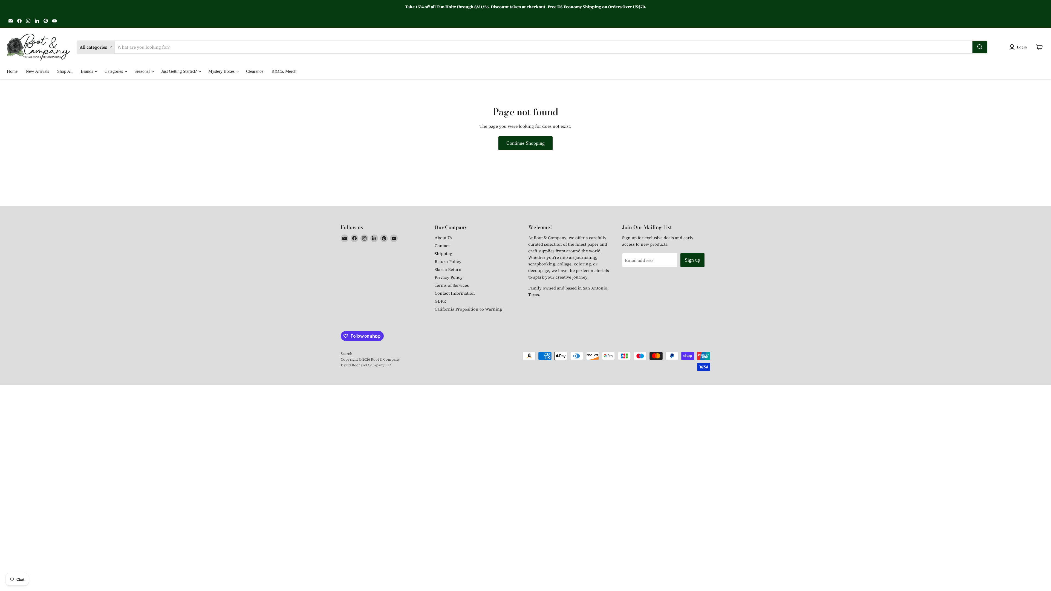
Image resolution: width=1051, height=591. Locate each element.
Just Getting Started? (179, 71)
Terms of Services (452, 285)
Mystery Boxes (222, 71)
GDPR (440, 301)
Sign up (692, 260)
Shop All (65, 71)
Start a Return (448, 269)
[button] (1019, 47)
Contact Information (455, 293)
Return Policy (448, 261)
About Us (443, 238)
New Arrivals (37, 71)
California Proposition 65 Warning (468, 309)
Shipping (443, 253)
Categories (114, 71)
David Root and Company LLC (366, 365)
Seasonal (142, 71)
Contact (442, 245)
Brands (87, 71)
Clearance (254, 71)
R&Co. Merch (284, 71)
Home (12, 71)
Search (346, 353)
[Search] (979, 47)
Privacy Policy (449, 277)
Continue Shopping (525, 143)
